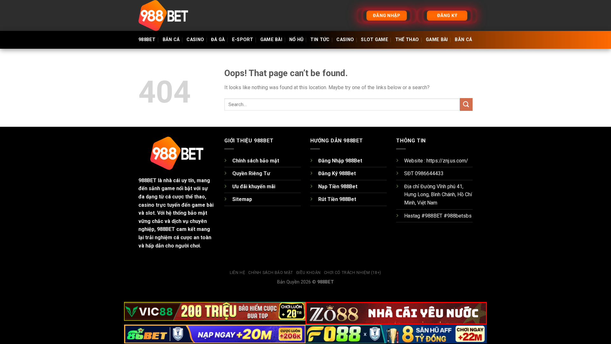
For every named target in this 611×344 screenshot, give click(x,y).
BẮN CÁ (171, 39)
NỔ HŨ (296, 39)
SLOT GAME (374, 39)
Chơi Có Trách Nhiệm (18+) (352, 272)
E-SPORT (242, 39)
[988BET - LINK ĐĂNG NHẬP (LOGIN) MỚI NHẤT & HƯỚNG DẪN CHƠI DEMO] (170, 15)
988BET (147, 39)
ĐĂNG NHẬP (386, 15)
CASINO (195, 39)
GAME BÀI (271, 39)
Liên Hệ (237, 272)
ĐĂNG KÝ (447, 15)
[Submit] (466, 104)
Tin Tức (319, 39)
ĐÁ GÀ (218, 39)
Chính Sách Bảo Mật (270, 272)
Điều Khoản (308, 272)
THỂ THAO (407, 39)
